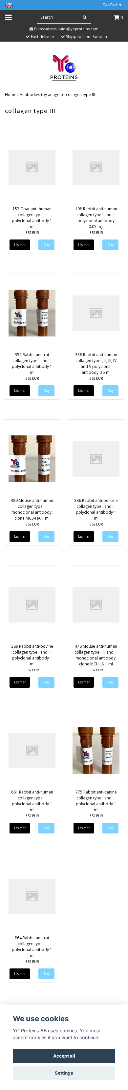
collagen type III (80, 94)
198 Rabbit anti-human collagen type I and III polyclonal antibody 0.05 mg (96, 217)
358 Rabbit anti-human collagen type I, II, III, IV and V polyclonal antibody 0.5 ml (96, 363)
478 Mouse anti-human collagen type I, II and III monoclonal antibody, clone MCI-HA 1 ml (96, 655)
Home (10, 94)
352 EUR (32, 232)
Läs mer (20, 244)
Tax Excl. (112, 5)
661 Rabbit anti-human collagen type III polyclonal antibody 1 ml (32, 801)
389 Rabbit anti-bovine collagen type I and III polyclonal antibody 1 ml (32, 655)
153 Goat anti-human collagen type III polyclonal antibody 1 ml (32, 217)
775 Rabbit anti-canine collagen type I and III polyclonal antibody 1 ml (96, 801)
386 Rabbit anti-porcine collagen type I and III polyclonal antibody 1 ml (96, 509)
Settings (64, 1073)
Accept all (64, 1056)
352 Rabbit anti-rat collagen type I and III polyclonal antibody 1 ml (32, 363)
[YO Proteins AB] (64, 67)
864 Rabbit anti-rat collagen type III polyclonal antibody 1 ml (32, 946)
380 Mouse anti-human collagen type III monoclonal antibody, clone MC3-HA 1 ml (32, 509)
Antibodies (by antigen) (41, 94)
